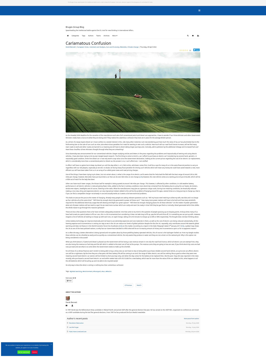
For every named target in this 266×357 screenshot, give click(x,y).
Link (140, 177)
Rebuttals (123, 47)
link (120, 226)
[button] (115, 36)
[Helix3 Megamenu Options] (199, 10)
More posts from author (191, 318)
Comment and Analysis (97, 47)
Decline (34, 352)
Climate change (132, 47)
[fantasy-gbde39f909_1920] (133, 93)
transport (97, 271)
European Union (83, 47)
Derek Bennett (71, 47)
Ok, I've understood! (23, 352)
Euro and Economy (112, 47)
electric (109, 271)
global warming (76, 271)
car (104, 271)
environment (88, 271)
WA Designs (139, 351)
